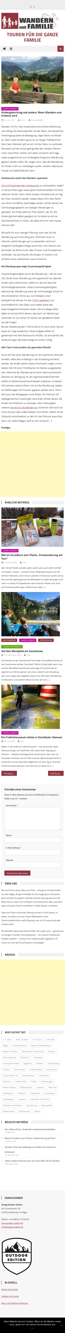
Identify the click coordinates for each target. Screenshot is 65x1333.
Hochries (7, 1081)
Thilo (24, 562)
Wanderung (32, 1105)
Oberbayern (8, 1093)
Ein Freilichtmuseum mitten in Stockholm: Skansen (31, 737)
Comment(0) (37, 120)
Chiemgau (38, 1057)
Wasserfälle (46, 1105)
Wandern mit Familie (40, 1099)
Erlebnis (39, 1063)
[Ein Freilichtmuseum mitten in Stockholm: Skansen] (32, 707)
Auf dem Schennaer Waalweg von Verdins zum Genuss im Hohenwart (30, 1149)
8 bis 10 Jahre (22, 1039)
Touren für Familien (12, 646)
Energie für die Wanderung (23, 407)
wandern (22, 1099)
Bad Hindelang (9, 1057)
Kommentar (12, 805)
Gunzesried (52, 1069)
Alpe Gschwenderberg (40, 1045)
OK (32, 1328)
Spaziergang (8, 1099)
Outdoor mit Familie (10, 1296)
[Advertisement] (32, 464)
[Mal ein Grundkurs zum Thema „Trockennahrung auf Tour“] (32, 527)
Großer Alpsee (35, 1069)
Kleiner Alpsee (9, 1087)
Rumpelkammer (10, 108)
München (53, 1087)
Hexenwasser (28, 1075)
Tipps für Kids (46, 640)
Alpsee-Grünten (10, 1051)
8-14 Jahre (37, 1039)
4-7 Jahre (7, 1039)
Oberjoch (22, 1093)
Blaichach (24, 1057)
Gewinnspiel (19, 1069)
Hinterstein (44, 1075)
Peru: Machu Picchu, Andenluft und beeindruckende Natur (30, 1129)
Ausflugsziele (9, 640)
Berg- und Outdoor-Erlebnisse (14, 1303)
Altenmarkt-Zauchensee (33, 1051)
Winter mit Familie (9, 1289)
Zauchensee (24, 1111)
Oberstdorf (35, 1093)
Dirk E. (23, 120)
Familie (6, 1069)
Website (9, 860)
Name (9, 835)
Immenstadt (20, 1081)
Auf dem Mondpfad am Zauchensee (22, 651)
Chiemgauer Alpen (11, 1063)
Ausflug (51, 1051)
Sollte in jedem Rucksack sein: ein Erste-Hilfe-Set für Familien (32, 1160)
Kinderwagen (47, 1081)
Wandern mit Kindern (12, 1105)
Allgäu (5, 1045)
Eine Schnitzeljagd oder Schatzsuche (20, 185)
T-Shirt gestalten (41, 300)
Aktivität (51, 1039)
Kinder (34, 1081)
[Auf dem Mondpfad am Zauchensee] (32, 614)
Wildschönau (8, 1111)
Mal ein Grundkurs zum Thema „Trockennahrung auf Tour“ (31, 557)
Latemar (40, 1087)
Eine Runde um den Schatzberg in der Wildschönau (57, 773)
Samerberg (49, 1093)
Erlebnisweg (53, 1063)
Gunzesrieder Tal (10, 1075)
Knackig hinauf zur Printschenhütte (11, 773)
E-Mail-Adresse (13, 847)
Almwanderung (19, 1045)
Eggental (28, 1063)
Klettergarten (26, 1087)
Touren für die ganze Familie (32, 37)
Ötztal (37, 1111)
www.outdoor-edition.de (12, 1223)
